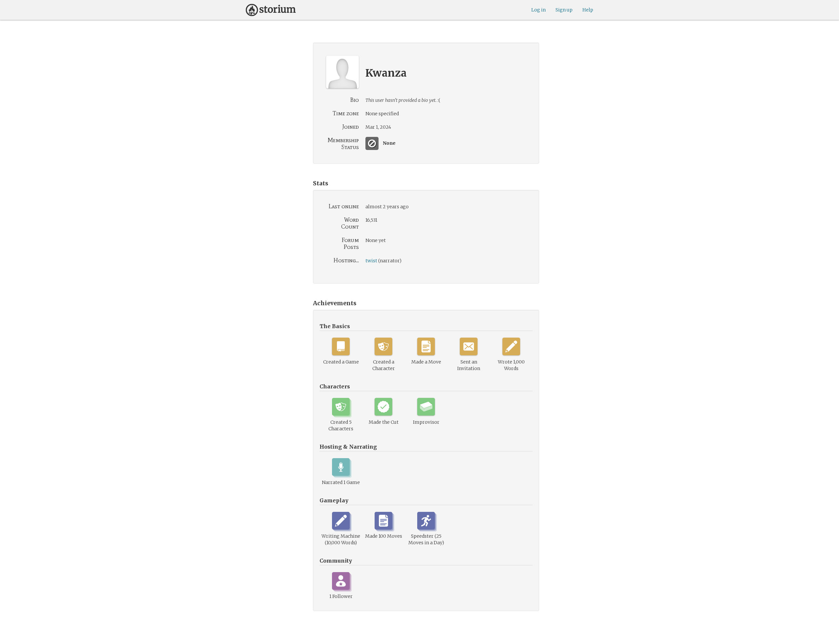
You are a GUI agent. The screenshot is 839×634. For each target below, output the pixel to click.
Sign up (564, 10)
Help (587, 10)
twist (371, 261)
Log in (538, 10)
